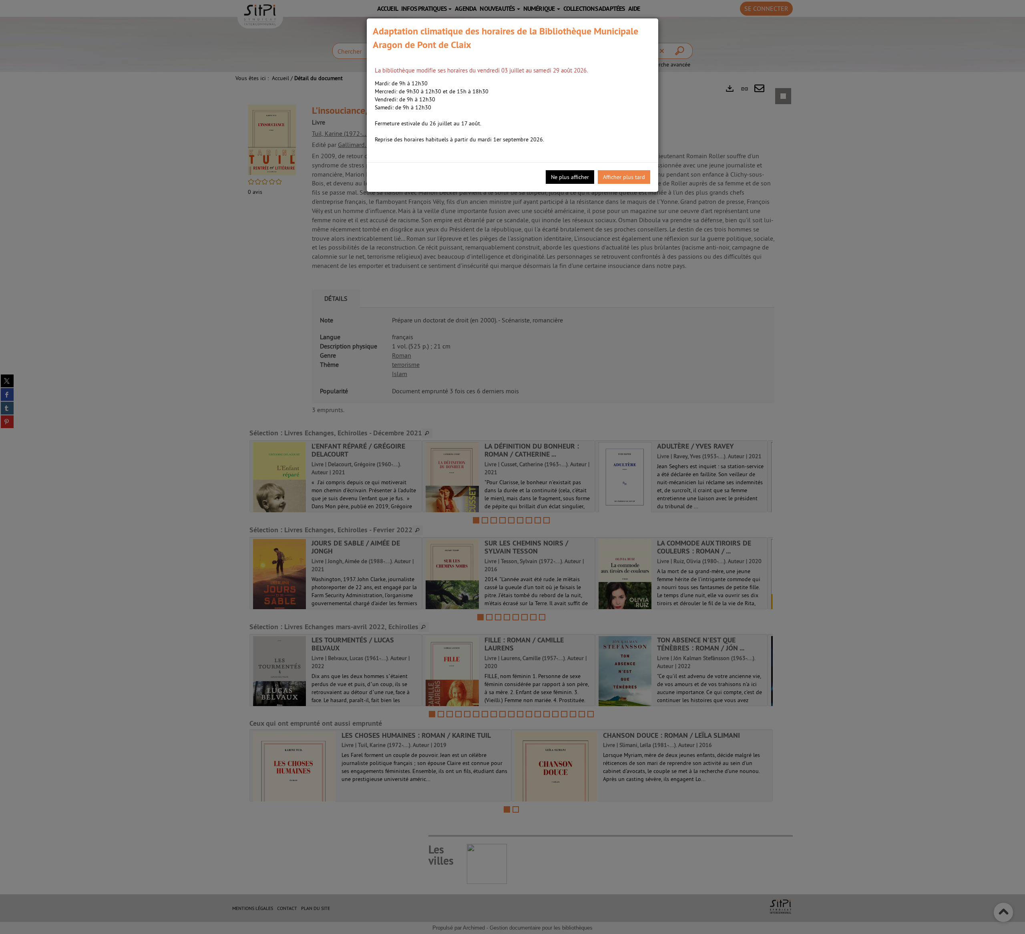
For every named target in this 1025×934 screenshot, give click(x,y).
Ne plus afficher (570, 177)
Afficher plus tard (624, 177)
